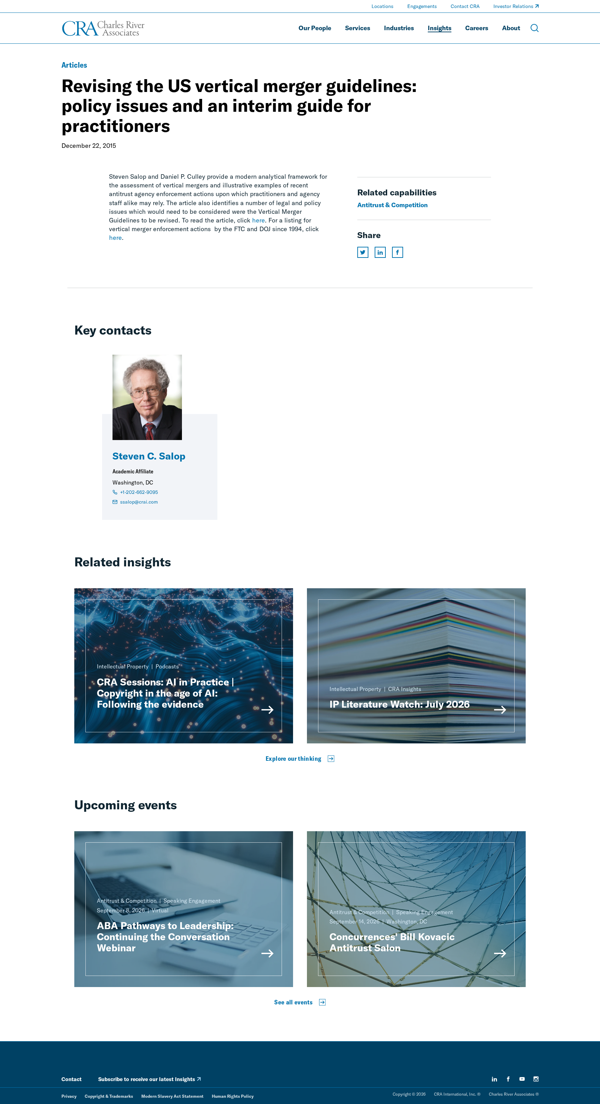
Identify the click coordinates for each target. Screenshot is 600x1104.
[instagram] (536, 1079)
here (258, 220)
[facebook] (508, 1079)
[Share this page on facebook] (397, 252)
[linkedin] (494, 1079)
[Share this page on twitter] (362, 252)
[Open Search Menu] (535, 28)
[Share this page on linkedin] (380, 252)
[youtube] (522, 1079)
